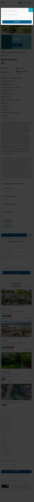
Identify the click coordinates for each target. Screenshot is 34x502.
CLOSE (30, 9)
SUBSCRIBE (17, 21)
